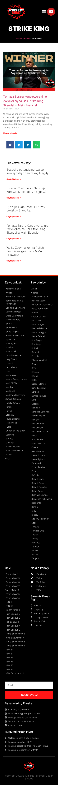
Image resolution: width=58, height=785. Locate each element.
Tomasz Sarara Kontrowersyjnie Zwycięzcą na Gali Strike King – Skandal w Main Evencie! (25, 101)
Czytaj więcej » (10, 133)
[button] (44, 12)
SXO (30, 778)
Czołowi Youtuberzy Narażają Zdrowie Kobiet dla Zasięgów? (26, 189)
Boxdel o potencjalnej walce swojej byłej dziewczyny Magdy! (27, 171)
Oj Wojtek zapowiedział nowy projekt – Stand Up (25, 208)
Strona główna (23, 38)
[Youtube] (51, 12)
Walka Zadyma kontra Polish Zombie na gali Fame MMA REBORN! (25, 251)
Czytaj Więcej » (13, 179)
